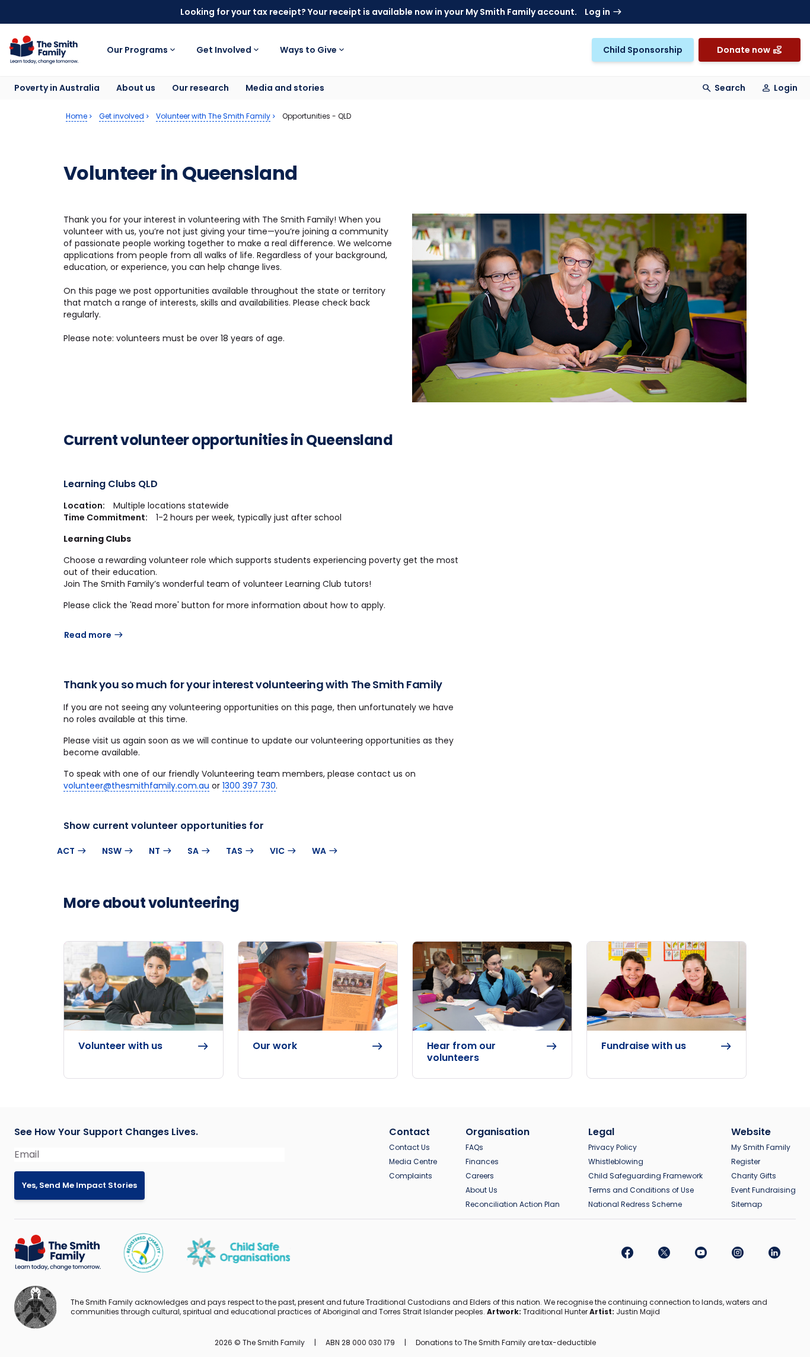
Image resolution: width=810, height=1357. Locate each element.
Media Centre (413, 1162)
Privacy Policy (612, 1147)
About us (135, 88)
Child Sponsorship (643, 50)
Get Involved (223, 50)
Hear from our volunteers (461, 1052)
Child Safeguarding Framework (645, 1176)
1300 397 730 (249, 786)
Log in (597, 12)
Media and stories (284, 88)
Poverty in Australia (57, 88)
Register (745, 1162)
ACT (66, 851)
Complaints (410, 1176)
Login (786, 88)
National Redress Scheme (635, 1204)
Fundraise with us (643, 1046)
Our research (200, 88)
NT (154, 851)
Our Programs (137, 50)
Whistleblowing (615, 1162)
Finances (482, 1162)
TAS (234, 851)
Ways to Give (308, 50)
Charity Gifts (753, 1176)
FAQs (474, 1147)
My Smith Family (760, 1147)
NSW (112, 851)
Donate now (743, 50)
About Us (481, 1190)
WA (319, 851)
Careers (479, 1176)
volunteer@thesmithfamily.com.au (136, 786)
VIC (277, 851)
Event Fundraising (763, 1190)
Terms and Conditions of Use (641, 1190)
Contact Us (409, 1147)
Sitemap (746, 1204)
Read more (87, 635)
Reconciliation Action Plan (512, 1204)
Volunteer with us (120, 1046)
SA (193, 851)
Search (730, 88)
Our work (275, 1046)
